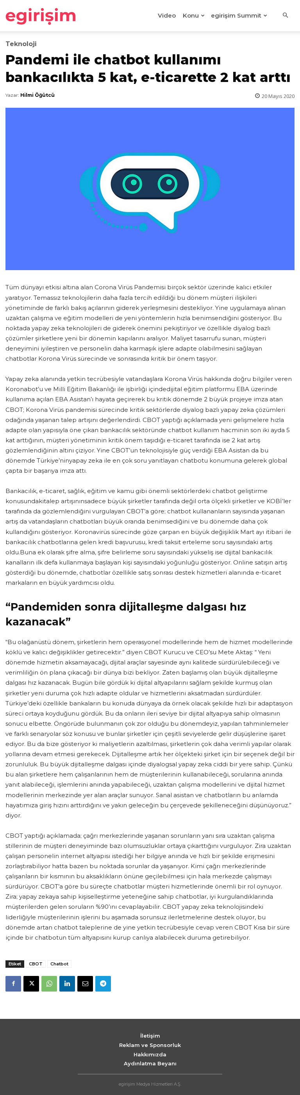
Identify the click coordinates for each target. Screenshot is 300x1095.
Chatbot (59, 964)
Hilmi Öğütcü (37, 95)
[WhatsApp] (49, 984)
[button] (285, 15)
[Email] (85, 984)
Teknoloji (21, 44)
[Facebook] (13, 984)
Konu (191, 15)
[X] (31, 984)
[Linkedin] (67, 984)
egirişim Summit (236, 15)
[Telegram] (103, 984)
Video (167, 15)
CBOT (36, 964)
